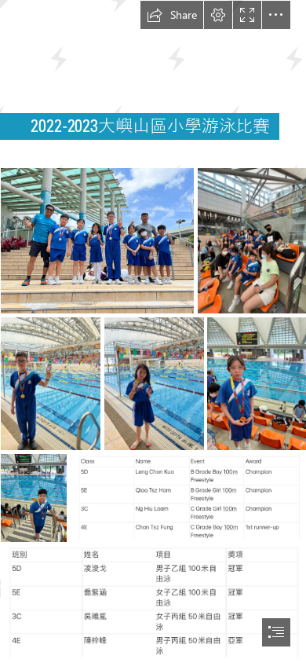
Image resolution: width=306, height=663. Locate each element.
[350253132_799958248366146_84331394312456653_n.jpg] (188, 497)
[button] (171, 15)
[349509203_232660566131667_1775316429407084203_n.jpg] (153, 602)
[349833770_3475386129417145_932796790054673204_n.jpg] (251, 240)
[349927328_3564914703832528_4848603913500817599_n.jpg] (256, 383)
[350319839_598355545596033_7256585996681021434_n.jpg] (33, 497)
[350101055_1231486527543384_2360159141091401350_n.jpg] (153, 383)
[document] (153, 331)
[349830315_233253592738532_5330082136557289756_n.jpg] (96, 240)
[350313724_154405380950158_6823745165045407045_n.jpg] (50, 383)
